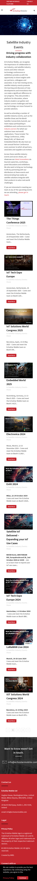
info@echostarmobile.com (16, 812)
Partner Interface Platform (13, 3)
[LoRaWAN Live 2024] (18, 637)
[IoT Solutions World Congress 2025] (18, 316)
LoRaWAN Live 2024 (17, 647)
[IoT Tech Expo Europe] (18, 263)
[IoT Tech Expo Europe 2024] (18, 586)
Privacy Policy (8, 878)
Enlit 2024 (12, 484)
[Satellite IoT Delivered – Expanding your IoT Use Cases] (18, 522)
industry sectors (10, 129)
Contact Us (30, 3)
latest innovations (22, 159)
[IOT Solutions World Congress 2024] (18, 684)
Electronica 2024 (15, 434)
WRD (12, 855)
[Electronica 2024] (18, 424)
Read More (11, 248)
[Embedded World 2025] (18, 370)
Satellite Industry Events (17, 226)
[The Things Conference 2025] (18, 209)
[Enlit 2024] (18, 474)
